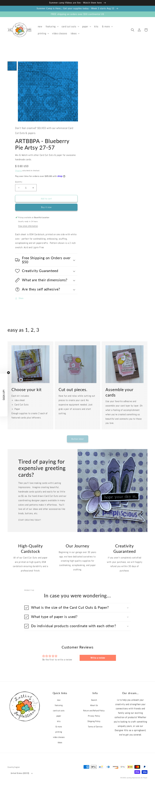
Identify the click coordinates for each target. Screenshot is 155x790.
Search (94, 700)
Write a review (98, 657)
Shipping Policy (94, 721)
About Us (94, 705)
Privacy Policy (94, 715)
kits (58, 721)
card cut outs (58, 710)
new (59, 700)
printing (58, 731)
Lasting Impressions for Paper (137, 778)
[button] (52, 26)
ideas (60, 742)
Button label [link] (77, 438)
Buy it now (46, 207)
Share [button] (21, 298)
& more (59, 726)
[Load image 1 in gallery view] (12, 66)
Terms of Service (95, 726)
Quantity (18, 182)
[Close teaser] (8, 372)
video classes (59, 737)
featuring (59, 705)
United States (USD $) (20, 773)
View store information (28, 226)
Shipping (18, 170)
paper (58, 715)
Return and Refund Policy (94, 710)
